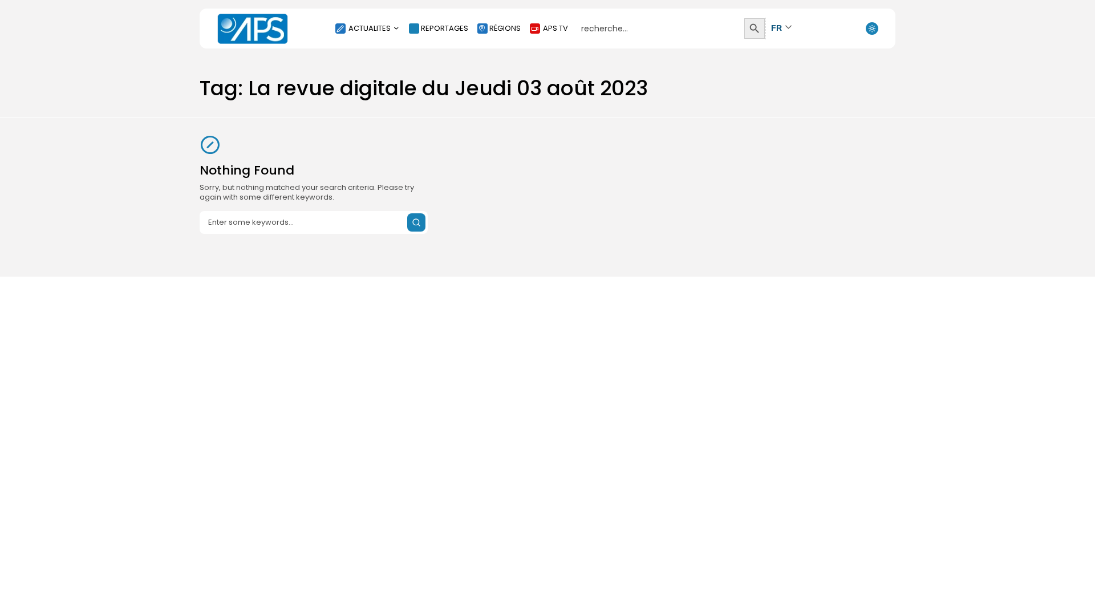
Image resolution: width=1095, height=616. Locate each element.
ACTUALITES (369, 28)
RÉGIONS (505, 28)
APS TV (555, 28)
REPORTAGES (444, 28)
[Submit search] (416, 222)
